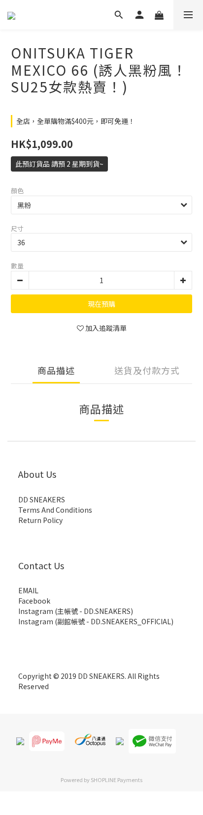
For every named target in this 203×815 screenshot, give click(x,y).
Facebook (34, 601)
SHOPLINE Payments (116, 780)
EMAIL (28, 590)
